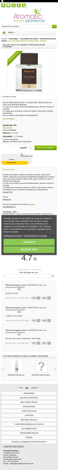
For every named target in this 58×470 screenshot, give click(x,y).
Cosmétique (13, 39)
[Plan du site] (14, 5)
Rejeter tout (29, 249)
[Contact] (8, 5)
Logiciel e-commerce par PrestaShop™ (29, 442)
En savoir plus (9, 169)
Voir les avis (11, 162)
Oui (36, 298)
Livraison (29, 415)
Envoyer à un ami (9, 97)
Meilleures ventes (29, 402)
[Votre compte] (19, 5)
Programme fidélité (29, 433)
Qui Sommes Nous (29, 429)
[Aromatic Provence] (29, 15)
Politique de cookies (13, 235)
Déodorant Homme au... (16, 375)
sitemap (29, 437)
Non (46, 298)
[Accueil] (3, 5)
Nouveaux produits (29, 398)
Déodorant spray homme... (41, 375)
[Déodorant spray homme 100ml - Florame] (41, 367)
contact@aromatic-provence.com (21, 464)
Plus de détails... (9, 119)
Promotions (29, 393)
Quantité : (24, 148)
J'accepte (29, 242)
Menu (10, 33)
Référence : (7, 133)
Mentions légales (29, 420)
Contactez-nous (29, 411)
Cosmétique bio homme (29, 39)
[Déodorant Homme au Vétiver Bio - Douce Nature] (17, 367)
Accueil (4, 39)
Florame (32, 204)
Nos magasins (29, 407)
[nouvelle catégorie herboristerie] (14, 1)
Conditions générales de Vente (29, 424)
